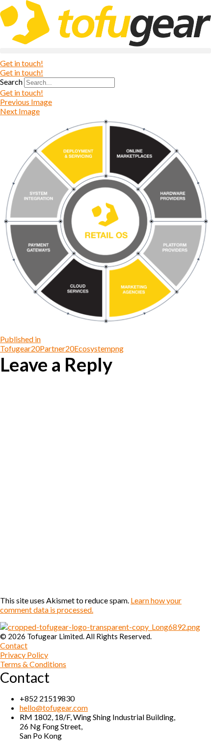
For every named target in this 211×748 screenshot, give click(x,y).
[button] (105, 50)
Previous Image (26, 101)
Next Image (20, 111)
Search (11, 81)
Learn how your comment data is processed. (91, 605)
